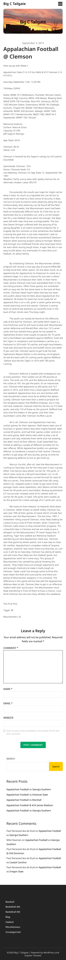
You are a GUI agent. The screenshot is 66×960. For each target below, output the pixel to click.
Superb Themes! (33, 955)
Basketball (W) (13, 911)
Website (8, 717)
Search (10, 758)
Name (7, 689)
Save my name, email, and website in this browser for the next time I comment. (32, 732)
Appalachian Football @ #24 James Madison (29, 805)
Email (8, 703)
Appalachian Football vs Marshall (23, 799)
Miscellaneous (13, 926)
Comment (10, 648)
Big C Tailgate (14, 3)
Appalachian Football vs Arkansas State (27, 794)
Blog (8, 916)
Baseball (10, 901)
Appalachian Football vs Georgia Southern (28, 789)
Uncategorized (13, 932)
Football (10, 921)
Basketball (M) (13, 906)
